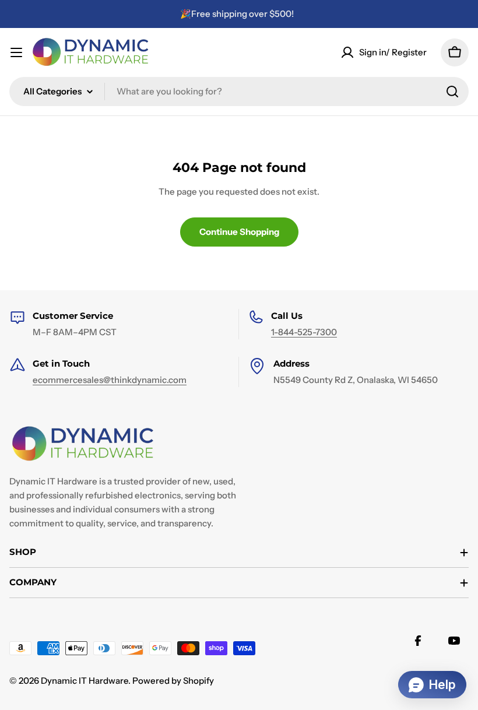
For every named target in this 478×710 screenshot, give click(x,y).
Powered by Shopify (173, 680)
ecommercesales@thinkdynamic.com (110, 379)
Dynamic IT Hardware (84, 680)
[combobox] (239, 91)
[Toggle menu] (16, 52)
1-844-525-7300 (304, 332)
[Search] (452, 92)
